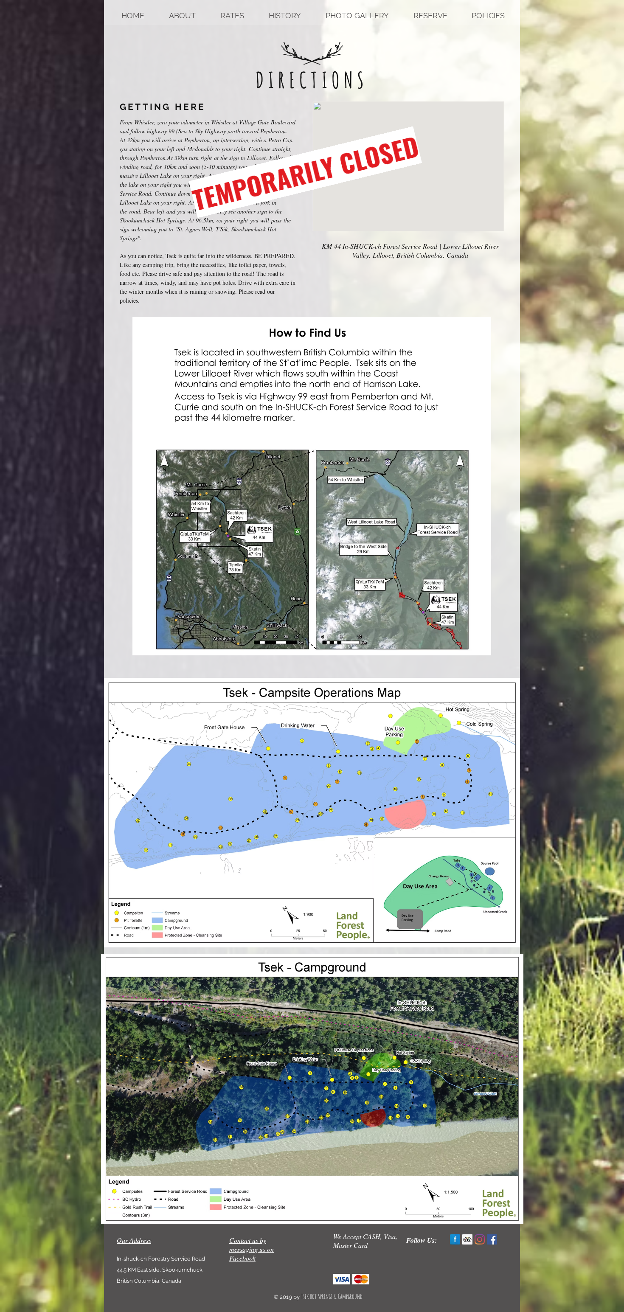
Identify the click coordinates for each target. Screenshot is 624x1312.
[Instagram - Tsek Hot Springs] (480, 1239)
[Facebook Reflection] (455, 1239)
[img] (341, 1279)
